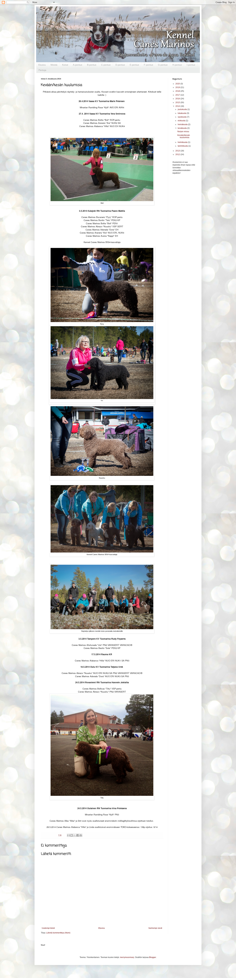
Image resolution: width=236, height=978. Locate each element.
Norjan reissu (183, 131)
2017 (177, 95)
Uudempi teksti (48, 928)
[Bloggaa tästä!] (71, 835)
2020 (177, 84)
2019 (177, 87)
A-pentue (77, 65)
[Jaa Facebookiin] (77, 835)
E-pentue (134, 65)
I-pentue (191, 65)
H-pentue (177, 65)
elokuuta (182, 120)
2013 (177, 151)
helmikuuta (183, 142)
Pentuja (42, 70)
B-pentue (91, 65)
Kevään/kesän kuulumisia (183, 136)
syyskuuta (182, 117)
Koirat (65, 65)
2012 (177, 154)
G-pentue (163, 65)
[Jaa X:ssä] (74, 835)
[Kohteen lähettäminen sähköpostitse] (68, 835)
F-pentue (148, 65)
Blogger (152, 957)
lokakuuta (182, 113)
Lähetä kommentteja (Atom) (58, 933)
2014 (177, 106)
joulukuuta (182, 109)
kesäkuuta (182, 128)
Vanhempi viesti (155, 928)
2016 (177, 99)
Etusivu (42, 65)
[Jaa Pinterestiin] (80, 835)
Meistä (54, 65)
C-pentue (106, 65)
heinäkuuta (183, 124)
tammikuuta (183, 146)
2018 (177, 91)
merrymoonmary (127, 957)
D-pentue (120, 65)
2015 (177, 102)
